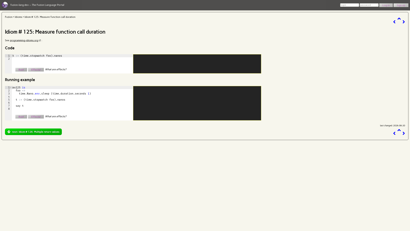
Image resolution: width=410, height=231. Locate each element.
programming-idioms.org (24, 40)
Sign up (401, 5)
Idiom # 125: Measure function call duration (50, 16)
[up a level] (399, 18)
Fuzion (8, 16)
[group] (8, 63)
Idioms (18, 16)
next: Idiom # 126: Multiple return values (35, 131)
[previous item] (394, 22)
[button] (11, 87)
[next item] (403, 22)
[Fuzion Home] (5, 7)
